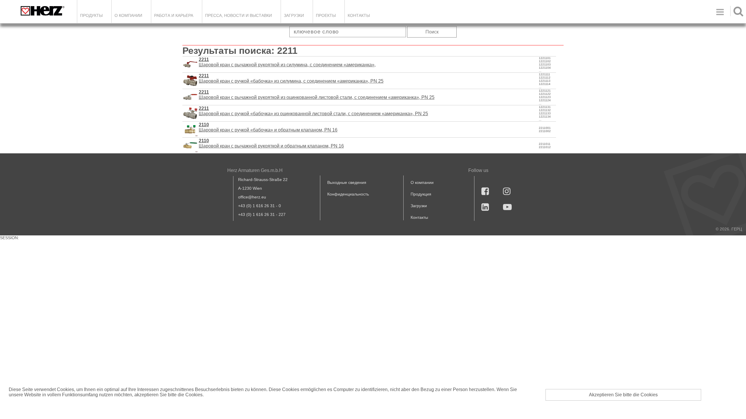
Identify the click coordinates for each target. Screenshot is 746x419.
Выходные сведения (346, 182)
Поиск (432, 31)
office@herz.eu (252, 197)
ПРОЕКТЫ (326, 15)
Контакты (359, 15)
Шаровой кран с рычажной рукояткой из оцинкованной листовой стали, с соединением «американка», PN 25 (316, 95)
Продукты (91, 15)
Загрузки (419, 205)
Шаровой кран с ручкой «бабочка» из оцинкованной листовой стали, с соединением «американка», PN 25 (313, 111)
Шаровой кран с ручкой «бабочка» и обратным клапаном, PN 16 (268, 127)
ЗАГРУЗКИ (294, 15)
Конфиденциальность (348, 194)
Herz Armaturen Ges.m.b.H (255, 170)
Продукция (421, 194)
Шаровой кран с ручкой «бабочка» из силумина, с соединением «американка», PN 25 (291, 78)
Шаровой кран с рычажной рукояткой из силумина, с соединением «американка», (287, 62)
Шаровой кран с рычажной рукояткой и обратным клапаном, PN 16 (271, 143)
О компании (128, 15)
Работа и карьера (173, 15)
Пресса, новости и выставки (238, 15)
